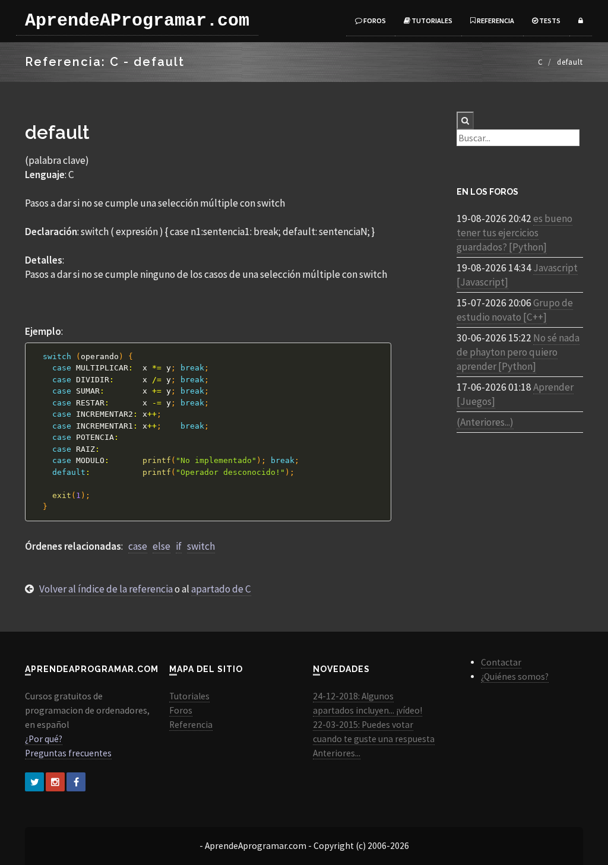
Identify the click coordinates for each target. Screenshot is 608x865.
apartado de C (221, 588)
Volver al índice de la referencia (106, 588)
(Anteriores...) (485, 422)
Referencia (495, 20)
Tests (549, 20)
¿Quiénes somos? (515, 676)
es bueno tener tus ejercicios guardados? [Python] (514, 233)
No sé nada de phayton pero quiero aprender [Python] (518, 352)
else (161, 546)
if (179, 546)
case (137, 546)
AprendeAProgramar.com (137, 21)
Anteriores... (336, 753)
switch (201, 546)
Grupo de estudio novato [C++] (515, 310)
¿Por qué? (43, 738)
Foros (374, 20)
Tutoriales (431, 20)
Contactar (501, 662)
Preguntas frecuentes (68, 753)
